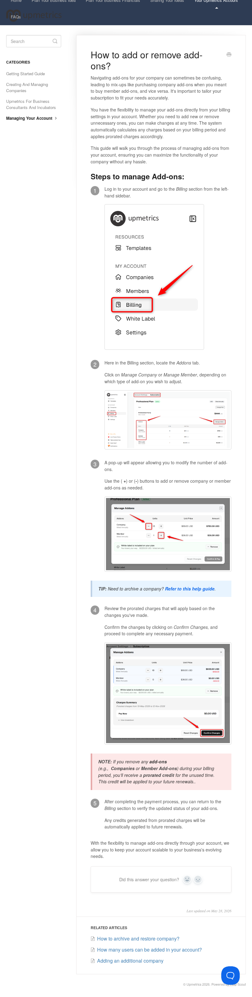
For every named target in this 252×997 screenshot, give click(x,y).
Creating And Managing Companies (27, 87)
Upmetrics (194, 984)
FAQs (16, 17)
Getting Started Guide (25, 73)
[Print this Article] (228, 55)
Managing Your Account (29, 118)
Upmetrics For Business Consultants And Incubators (31, 104)
